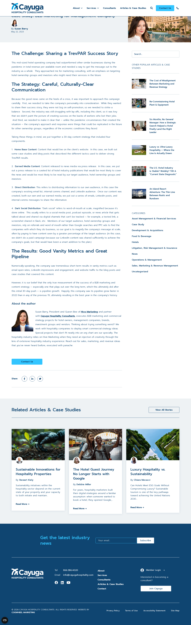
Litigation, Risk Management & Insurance (154, 248)
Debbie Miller (83, 484)
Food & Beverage (141, 236)
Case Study (138, 224)
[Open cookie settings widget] (4, 620)
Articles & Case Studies (133, 8)
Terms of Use (131, 610)
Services (91, 8)
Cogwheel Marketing (23, 612)
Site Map (175, 610)
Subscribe (145, 540)
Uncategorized (140, 271)
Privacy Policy (113, 610)
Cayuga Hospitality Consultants (58, 316)
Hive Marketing (89, 311)
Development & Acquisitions (147, 230)
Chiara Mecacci (142, 480)
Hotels (135, 242)
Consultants (109, 8)
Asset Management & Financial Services (154, 218)
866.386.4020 (70, 570)
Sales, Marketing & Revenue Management (155, 265)
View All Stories (164, 410)
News (135, 254)
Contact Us (165, 8)
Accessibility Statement (154, 610)
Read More (21, 504)
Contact (102, 588)
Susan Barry (21, 28)
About (76, 8)
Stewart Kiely (26, 480)
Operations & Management (147, 259)
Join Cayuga (155, 588)
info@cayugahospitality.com (78, 575)
